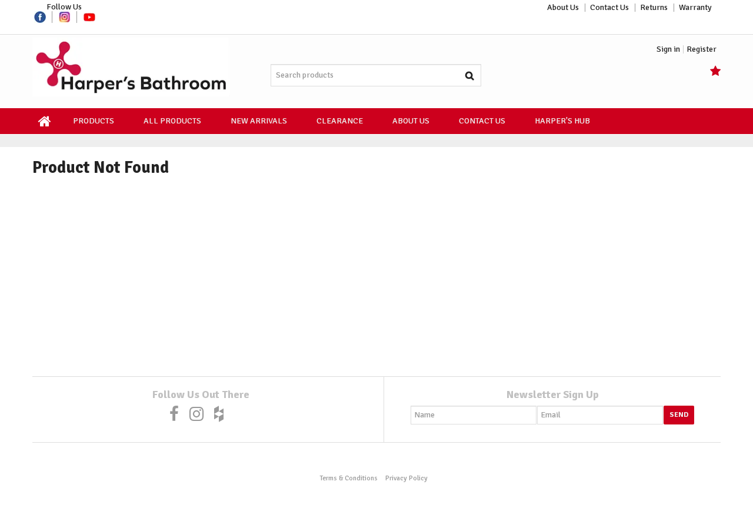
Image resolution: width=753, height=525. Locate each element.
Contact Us (609, 8)
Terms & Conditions (348, 478)
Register (702, 49)
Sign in (668, 49)
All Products (172, 121)
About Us (563, 8)
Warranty (695, 8)
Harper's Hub (562, 121)
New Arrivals (259, 121)
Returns (654, 8)
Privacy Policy (406, 478)
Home (45, 121)
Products (93, 121)
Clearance (339, 121)
